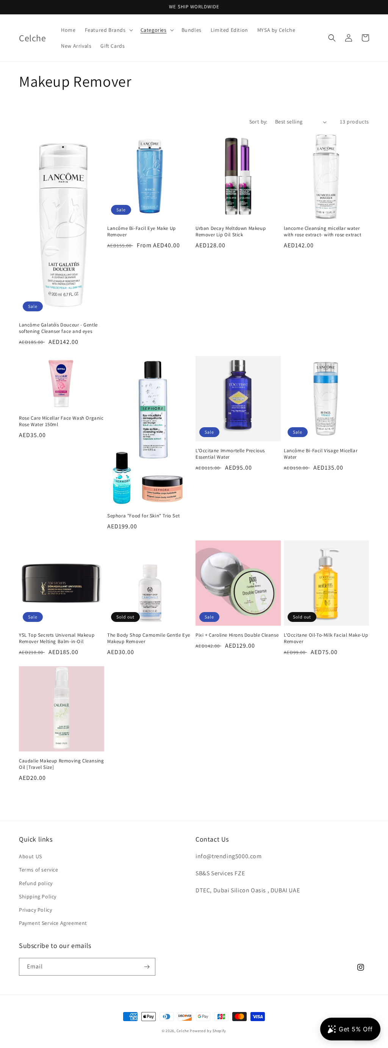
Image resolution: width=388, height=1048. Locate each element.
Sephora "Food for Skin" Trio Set (143, 516)
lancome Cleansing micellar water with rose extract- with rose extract (322, 231)
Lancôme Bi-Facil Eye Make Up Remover (141, 231)
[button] (108, 30)
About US (30, 856)
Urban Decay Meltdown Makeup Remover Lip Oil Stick (231, 231)
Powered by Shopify (208, 1030)
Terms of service (38, 869)
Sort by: (258, 121)
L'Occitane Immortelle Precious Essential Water (230, 454)
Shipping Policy (37, 896)
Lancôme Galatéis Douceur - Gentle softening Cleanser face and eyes (58, 328)
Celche (183, 1030)
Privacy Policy (35, 909)
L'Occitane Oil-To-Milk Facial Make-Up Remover (326, 638)
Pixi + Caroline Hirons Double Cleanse (237, 635)
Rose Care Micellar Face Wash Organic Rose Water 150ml (61, 421)
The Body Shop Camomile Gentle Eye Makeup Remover (148, 638)
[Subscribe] (146, 967)
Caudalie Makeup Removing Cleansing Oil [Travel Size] (61, 764)
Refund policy (36, 883)
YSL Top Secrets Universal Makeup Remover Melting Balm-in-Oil (56, 638)
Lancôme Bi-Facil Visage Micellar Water (320, 454)
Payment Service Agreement (53, 923)
